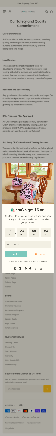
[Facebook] (20, 268)
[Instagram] (15, 268)
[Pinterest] (30, 268)
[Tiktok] (36, 268)
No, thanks (40, 254)
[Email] (41, 268)
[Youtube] (25, 268)
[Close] (51, 166)
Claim (16, 254)
